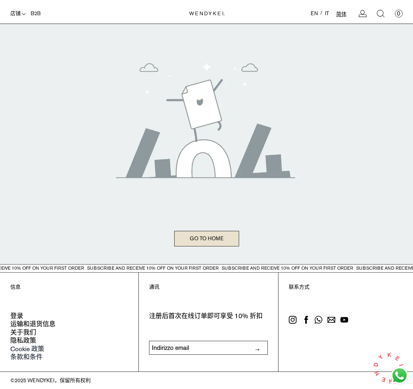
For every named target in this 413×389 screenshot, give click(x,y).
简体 (341, 14)
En (314, 13)
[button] (381, 13)
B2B (36, 13)
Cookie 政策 (27, 349)
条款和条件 (26, 357)
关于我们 (23, 332)
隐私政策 (23, 340)
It (327, 13)
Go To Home (207, 238)
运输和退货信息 (32, 324)
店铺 (16, 13)
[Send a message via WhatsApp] (399, 375)
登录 (16, 316)
